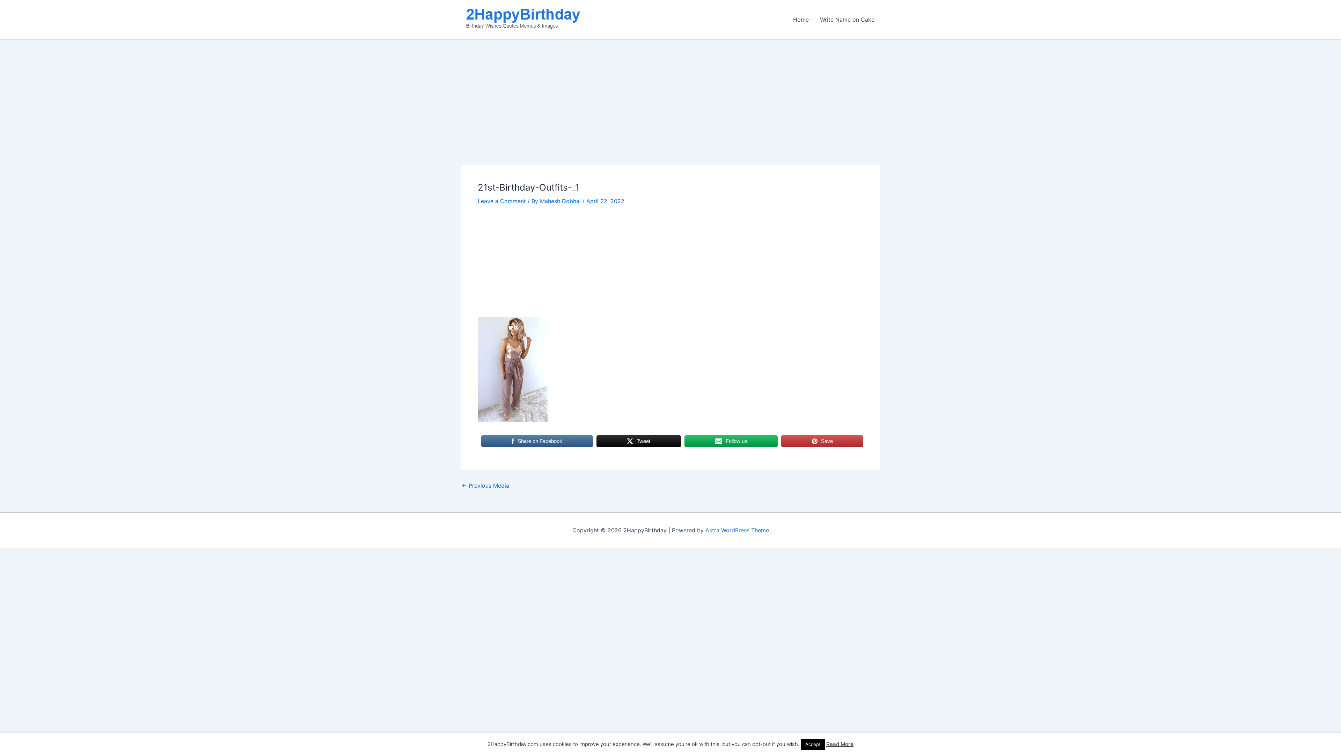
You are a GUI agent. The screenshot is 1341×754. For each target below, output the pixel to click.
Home (801, 19)
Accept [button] (813, 744)
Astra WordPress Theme (737, 530)
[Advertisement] (670, 113)
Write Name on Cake (847, 19)
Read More (839, 744)
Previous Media (485, 485)
